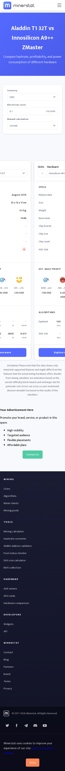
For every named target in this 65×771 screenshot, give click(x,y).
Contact (8, 652)
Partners (9, 667)
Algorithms (10, 496)
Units (41, 167)
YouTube (35, 725)
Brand (7, 674)
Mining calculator (14, 531)
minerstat (19, 5)
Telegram (26, 725)
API (5, 631)
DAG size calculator (15, 560)
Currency (12, 90)
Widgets (9, 624)
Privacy (8, 688)
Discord (44, 725)
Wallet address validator (18, 546)
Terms (7, 681)
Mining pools (11, 510)
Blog (6, 659)
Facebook (16, 725)
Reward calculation (18, 119)
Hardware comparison (16, 603)
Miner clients (11, 503)
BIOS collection (12, 567)
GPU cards (9, 596)
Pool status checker (15, 553)
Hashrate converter (15, 538)
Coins (7, 488)
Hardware (53, 167)
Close (32, 762)
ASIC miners (10, 588)
